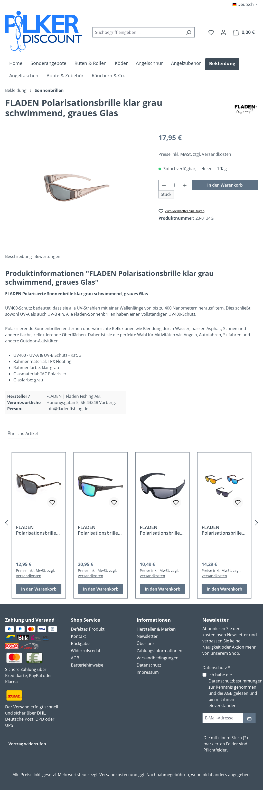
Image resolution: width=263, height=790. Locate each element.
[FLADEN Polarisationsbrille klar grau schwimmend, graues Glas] (76, 187)
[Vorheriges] (6, 522)
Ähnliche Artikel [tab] (23, 433)
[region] (76, 187)
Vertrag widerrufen (27, 744)
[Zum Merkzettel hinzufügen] (52, 502)
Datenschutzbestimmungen (235, 681)
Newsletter (147, 636)
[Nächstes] (256, 522)
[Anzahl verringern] (163, 185)
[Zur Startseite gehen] (43, 31)
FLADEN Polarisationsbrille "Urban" (222, 530)
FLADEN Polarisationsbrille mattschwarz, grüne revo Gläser (100, 530)
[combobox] (137, 32)
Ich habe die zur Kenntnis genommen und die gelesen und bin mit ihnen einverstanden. (235, 690)
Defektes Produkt (88, 629)
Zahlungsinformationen (159, 650)
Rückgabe (80, 643)
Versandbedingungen (158, 658)
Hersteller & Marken (156, 629)
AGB (75, 658)
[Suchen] (189, 32)
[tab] (18, 256)
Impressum (148, 672)
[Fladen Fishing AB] (246, 110)
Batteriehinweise (87, 665)
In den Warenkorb (225, 185)
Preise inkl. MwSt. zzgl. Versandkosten (194, 154)
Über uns (146, 643)
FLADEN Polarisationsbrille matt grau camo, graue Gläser (36, 530)
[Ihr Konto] (223, 32)
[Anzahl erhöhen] (185, 185)
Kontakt (78, 636)
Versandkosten (114, 774)
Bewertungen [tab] (47, 256)
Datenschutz (149, 665)
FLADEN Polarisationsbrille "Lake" (160, 530)
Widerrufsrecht (85, 650)
